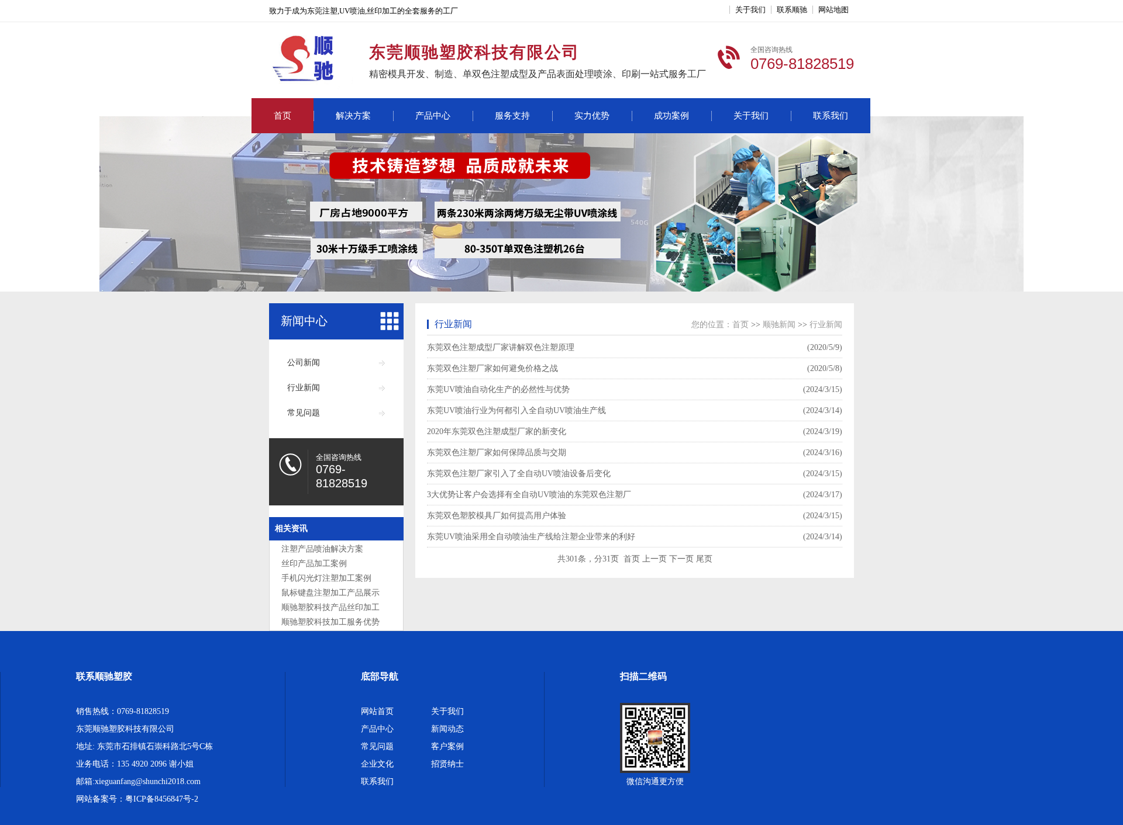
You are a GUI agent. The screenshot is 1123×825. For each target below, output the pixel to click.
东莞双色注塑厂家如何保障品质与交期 (496, 452)
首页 (282, 115)
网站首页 (377, 711)
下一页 (681, 558)
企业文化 (377, 764)
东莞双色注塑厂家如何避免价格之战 (492, 368)
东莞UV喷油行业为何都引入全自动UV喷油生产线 (516, 410)
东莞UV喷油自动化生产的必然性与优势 (498, 389)
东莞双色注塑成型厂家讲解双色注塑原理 (500, 347)
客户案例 (447, 746)
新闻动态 (447, 729)
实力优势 (591, 115)
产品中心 (432, 115)
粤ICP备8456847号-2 (161, 799)
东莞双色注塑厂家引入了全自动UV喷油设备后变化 (519, 473)
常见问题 (303, 412)
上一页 (654, 558)
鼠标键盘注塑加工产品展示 (330, 592)
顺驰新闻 (779, 324)
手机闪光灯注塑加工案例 (326, 578)
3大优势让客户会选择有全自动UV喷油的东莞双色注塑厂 (529, 494)
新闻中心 (304, 320)
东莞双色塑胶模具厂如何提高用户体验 (496, 515)
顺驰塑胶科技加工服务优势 (330, 622)
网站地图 (833, 9)
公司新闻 (303, 362)
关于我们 (750, 9)
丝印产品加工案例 (314, 563)
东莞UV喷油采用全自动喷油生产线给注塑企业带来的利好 (531, 536)
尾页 (704, 558)
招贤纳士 (447, 764)
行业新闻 (303, 387)
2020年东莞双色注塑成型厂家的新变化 (496, 431)
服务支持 (512, 115)
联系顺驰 (792, 9)
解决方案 (353, 115)
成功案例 (671, 115)
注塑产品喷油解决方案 (322, 549)
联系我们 (830, 115)
